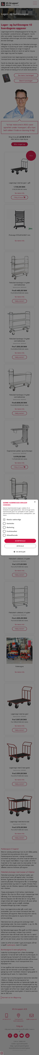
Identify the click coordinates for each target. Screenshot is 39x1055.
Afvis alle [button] (20, 546)
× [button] (35, 502)
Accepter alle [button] (20, 541)
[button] (19, 552)
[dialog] (19, 527)
